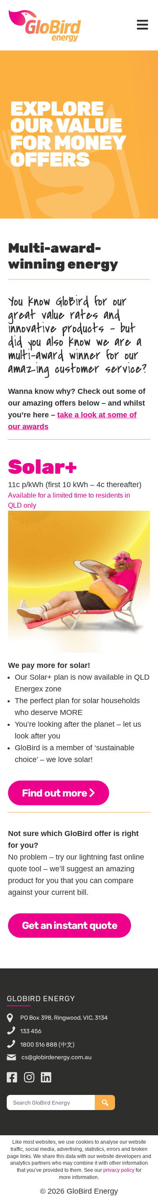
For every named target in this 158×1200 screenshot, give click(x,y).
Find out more (55, 793)
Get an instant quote (69, 925)
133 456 (30, 1030)
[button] (142, 25)
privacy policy (118, 1170)
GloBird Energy (44, 25)
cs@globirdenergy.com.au (55, 1057)
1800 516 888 (38, 1044)
